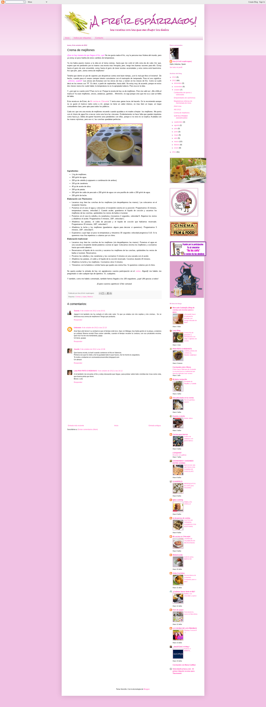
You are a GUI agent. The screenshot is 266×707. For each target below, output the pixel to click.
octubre (177, 90)
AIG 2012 (177, 110)
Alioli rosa (177, 106)
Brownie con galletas (179, 455)
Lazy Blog (176, 331)
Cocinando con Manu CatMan (184, 665)
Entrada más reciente (76, 426)
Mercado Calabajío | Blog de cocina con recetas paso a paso (184, 310)
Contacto (99, 38)
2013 (174, 77)
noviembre (178, 87)
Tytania (77, 311)
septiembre (178, 122)
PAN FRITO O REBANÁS (182, 349)
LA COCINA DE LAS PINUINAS (185, 628)
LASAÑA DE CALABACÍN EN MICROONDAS (189, 541)
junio (176, 132)
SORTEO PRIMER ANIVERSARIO (181, 117)
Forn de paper (178, 610)
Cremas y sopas (81, 296)
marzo (176, 142)
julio (176, 129)
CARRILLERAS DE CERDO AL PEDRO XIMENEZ (190, 353)
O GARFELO (177, 481)
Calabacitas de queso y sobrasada (183, 93)
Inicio (67, 38)
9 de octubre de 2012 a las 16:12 (110, 371)
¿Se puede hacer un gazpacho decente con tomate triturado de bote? (190, 318)
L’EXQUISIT (177, 453)
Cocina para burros (180, 434)
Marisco (90, 296)
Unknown (77, 328)
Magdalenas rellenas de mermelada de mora (183, 102)
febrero (177, 145)
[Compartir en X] (105, 293)
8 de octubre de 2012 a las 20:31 (92, 311)
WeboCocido (178, 555)
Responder (78, 320)
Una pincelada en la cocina (183, 398)
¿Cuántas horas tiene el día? (184, 592)
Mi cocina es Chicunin (99, 101)
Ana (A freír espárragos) (182, 61)
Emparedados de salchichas (184, 98)
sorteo (138, 271)
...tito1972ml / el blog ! (181, 647)
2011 (174, 152)
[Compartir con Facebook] (108, 293)
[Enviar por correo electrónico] (100, 293)
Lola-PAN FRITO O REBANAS (85, 371)
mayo (176, 135)
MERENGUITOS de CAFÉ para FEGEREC (189, 486)
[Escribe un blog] (102, 293)
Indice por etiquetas (82, 38)
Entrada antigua (155, 426)
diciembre (178, 83)
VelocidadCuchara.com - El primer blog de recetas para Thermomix (184, 671)
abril (176, 138)
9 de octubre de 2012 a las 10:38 (92, 349)
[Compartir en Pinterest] (110, 293)
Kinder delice (188, 418)
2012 (174, 80)
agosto (177, 125)
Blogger (146, 689)
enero (176, 148)
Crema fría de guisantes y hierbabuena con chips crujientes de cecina (190, 337)
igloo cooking (178, 500)
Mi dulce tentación (180, 379)
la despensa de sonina (181, 518)
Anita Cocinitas (179, 573)
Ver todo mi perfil (176, 67)
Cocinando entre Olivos (182, 367)
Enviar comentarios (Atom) (88, 429)
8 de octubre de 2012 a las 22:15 (94, 328)
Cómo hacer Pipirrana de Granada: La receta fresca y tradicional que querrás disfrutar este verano (184, 371)
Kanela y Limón (179, 416)
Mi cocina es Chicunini (181, 537)
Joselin (77, 349)
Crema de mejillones (182, 113)
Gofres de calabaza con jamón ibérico (188, 438)
